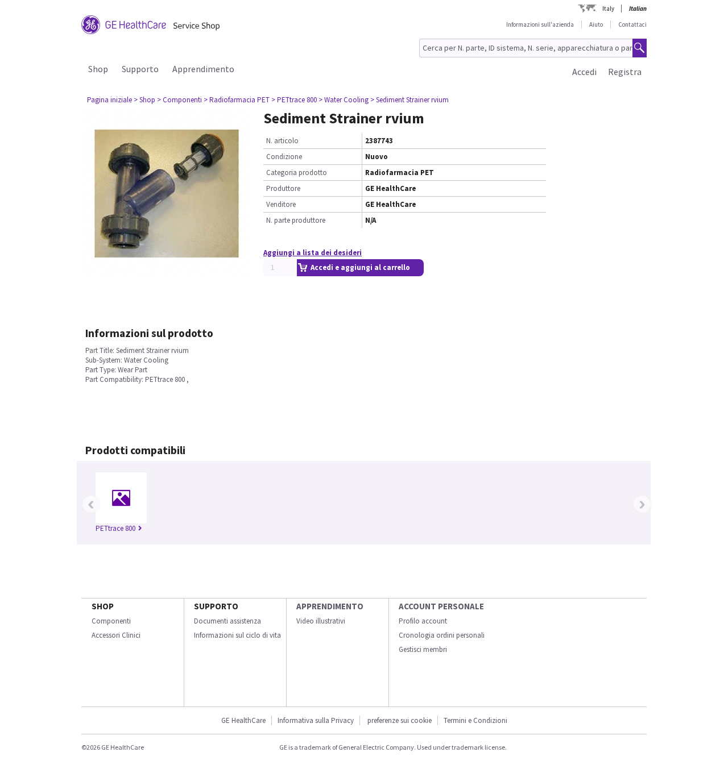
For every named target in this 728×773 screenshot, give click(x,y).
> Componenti (179, 100)
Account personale (441, 606)
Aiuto (596, 24)
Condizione (284, 156)
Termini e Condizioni (475, 720)
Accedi (584, 71)
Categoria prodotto (296, 172)
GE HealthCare (243, 720)
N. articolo (282, 141)
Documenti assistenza (227, 621)
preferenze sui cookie (399, 720)
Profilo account (423, 621)
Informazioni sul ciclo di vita (237, 635)
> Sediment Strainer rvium (409, 100)
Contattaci (632, 24)
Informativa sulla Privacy (316, 720)
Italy (608, 9)
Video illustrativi (320, 621)
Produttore (283, 188)
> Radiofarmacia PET (237, 100)
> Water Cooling (343, 100)
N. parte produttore (295, 220)
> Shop (144, 100)
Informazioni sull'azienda (540, 24)
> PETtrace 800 (294, 100)
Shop (98, 68)
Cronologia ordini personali (442, 635)
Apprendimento (203, 68)
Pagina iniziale (109, 100)
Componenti (111, 621)
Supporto (140, 68)
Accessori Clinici (116, 635)
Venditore (281, 204)
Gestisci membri (423, 649)
